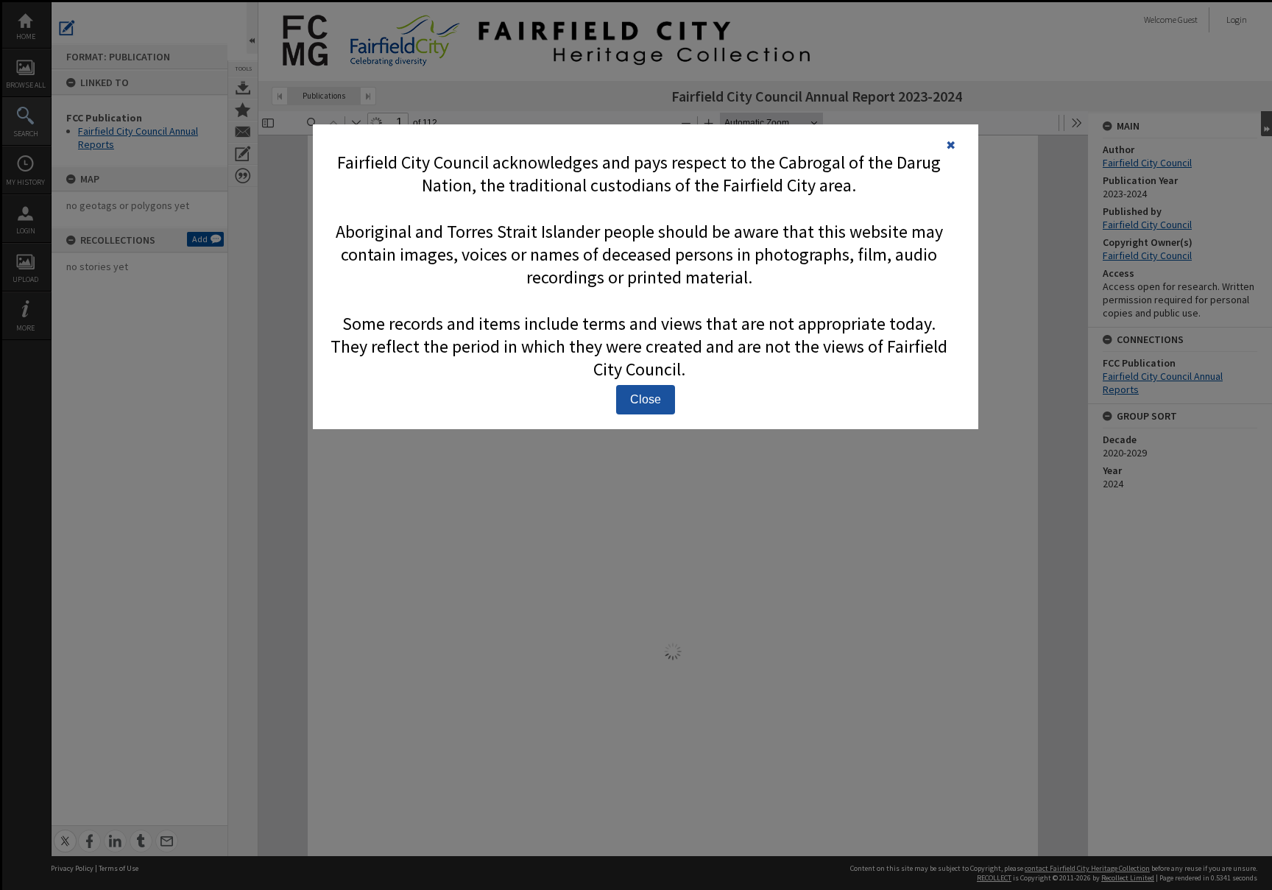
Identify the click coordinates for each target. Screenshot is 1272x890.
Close (645, 399)
